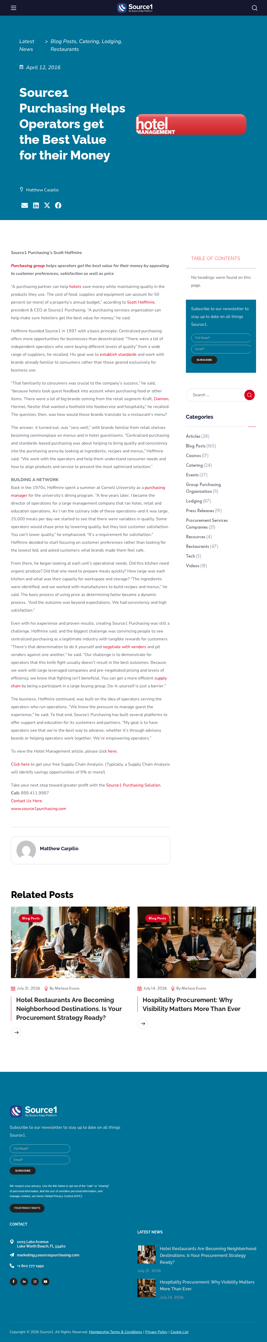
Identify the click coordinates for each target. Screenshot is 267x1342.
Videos (196, 566)
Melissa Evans (67, 988)
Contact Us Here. (27, 801)
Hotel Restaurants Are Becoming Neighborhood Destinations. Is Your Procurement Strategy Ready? (69, 1008)
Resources (199, 537)
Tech (193, 556)
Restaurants (202, 547)
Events (197, 475)
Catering (199, 466)
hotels (75, 286)
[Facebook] (13, 1282)
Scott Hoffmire (141, 302)
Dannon (161, 399)
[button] (254, 8)
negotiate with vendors (124, 647)
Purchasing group (28, 266)
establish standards (118, 354)
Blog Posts (201, 446)
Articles (197, 437)
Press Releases (204, 511)
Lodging (198, 501)
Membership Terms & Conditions (115, 1331)
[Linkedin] (24, 1282)
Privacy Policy (156, 1331)
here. (113, 751)
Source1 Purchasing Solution (133, 785)
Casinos (197, 456)
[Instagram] (35, 1282)
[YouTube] (46, 1282)
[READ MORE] (16, 1032)
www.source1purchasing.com (38, 809)
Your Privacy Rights (27, 1208)
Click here (20, 764)
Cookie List (180, 1331)
